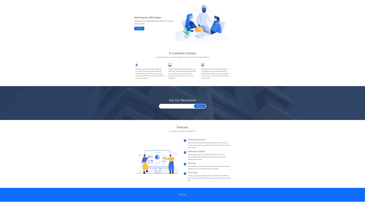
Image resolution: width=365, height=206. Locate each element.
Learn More (139, 28)
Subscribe (200, 106)
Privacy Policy (182, 194)
